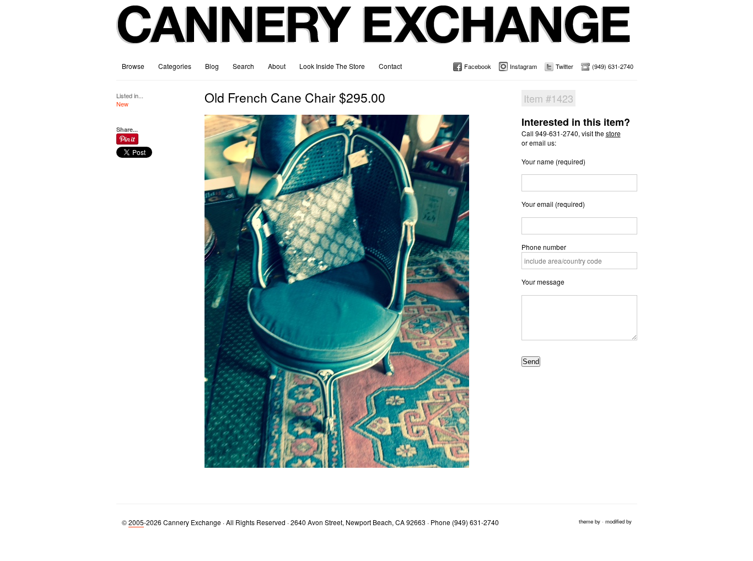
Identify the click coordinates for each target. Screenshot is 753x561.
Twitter (564, 66)
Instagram (523, 66)
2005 (136, 522)
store (613, 133)
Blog (212, 66)
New (122, 103)
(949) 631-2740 (612, 66)
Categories (174, 66)
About (277, 66)
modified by (618, 521)
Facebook (477, 66)
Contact (390, 66)
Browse (133, 66)
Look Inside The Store (332, 66)
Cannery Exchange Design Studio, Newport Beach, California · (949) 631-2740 (374, 33)
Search (243, 66)
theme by (589, 521)
